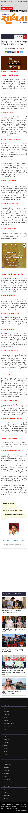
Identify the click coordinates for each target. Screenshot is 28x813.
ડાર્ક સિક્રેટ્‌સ (7, 795)
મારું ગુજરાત (6, 761)
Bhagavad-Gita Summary (9, 507)
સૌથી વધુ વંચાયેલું (17, 594)
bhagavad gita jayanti (9, 503)
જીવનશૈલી (6, 742)
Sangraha (24, 810)
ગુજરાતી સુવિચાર (7, 786)
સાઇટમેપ (6, 798)
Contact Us (9, 1)
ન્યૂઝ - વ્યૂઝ (7, 705)
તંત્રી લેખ (6, 776)
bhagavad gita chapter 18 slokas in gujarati (14, 515)
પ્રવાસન (6, 720)
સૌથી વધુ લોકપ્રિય (7, 594)
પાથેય (5, 717)
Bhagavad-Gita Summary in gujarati (12, 510)
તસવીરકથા (6, 739)
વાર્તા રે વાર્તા (6, 755)
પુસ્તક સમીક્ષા (7, 779)
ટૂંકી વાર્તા (6, 730)
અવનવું (5, 736)
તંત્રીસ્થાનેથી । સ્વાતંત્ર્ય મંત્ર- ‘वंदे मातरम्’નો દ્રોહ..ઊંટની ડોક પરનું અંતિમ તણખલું (13, 630)
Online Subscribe (7, 8)
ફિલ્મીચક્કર (6, 711)
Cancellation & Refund (10, 806)
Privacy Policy (6, 5)
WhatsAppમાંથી (7, 733)
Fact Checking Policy (20, 1)
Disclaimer (15, 5)
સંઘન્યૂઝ (6, 745)
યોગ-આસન (6, 770)
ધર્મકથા (5, 751)
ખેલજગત (6, 708)
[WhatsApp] (6, 52)
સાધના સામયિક (7, 758)
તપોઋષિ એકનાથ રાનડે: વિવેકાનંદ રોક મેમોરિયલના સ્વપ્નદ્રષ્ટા (11, 692)
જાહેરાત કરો (7, 773)
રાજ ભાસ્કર (22, 48)
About (3, 1)
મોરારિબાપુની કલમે (8, 764)
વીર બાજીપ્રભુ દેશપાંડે (9, 723)
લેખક (5, 748)
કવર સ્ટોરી (6, 702)
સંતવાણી (6, 792)
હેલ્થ (5, 789)
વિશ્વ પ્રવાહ (6, 767)
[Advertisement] (14, 28)
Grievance (23, 806)
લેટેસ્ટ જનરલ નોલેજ (9, 783)
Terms (18, 806)
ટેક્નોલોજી (6, 714)
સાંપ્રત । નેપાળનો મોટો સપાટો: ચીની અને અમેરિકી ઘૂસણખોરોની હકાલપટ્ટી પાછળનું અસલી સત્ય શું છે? (12, 649)
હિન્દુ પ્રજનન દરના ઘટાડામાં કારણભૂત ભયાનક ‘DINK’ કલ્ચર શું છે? (12, 611)
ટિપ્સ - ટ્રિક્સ (7, 726)
